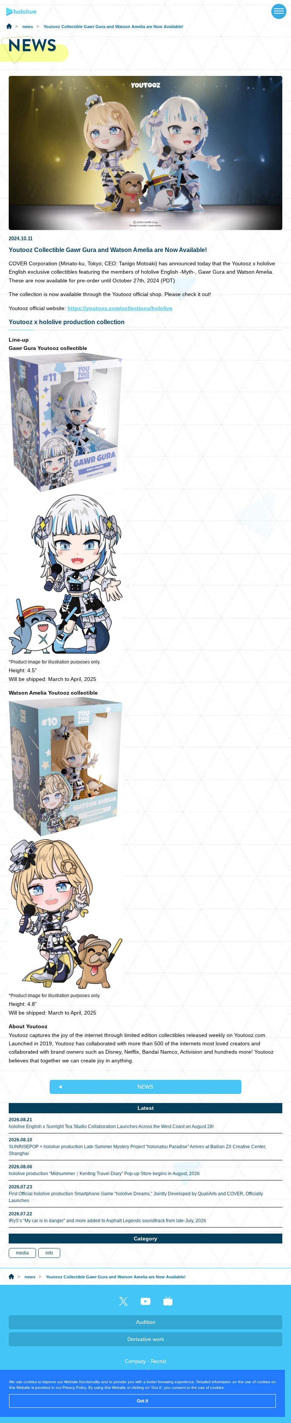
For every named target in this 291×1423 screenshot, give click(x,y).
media (22, 1253)
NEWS (145, 1087)
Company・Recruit (145, 1361)
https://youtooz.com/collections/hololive (119, 308)
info (49, 1253)
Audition (145, 1322)
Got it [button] (142, 1401)
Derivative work (145, 1339)
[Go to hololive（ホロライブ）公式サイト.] (9, 27)
